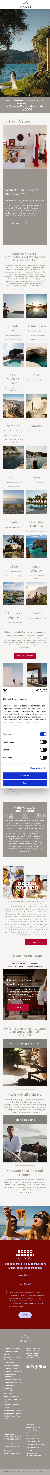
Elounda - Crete (13, 328)
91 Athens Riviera (13, 571)
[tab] (18, 963)
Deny (25, 783)
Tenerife (36, 613)
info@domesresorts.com (13, 1455)
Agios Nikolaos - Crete (14, 379)
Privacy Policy (32, 1436)
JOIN (25, 1315)
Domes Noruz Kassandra (36, 531)
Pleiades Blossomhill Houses (13, 389)
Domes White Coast (36, 380)
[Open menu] (4, 5)
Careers (29, 1433)
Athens (13, 566)
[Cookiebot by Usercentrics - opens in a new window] (36, 690)
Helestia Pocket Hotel (11, 1406)
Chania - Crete (36, 326)
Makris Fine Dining (13, 576)
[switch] (43, 742)
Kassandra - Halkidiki (36, 524)
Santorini (13, 426)
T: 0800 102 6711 (34, 1456)
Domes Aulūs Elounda (13, 339)
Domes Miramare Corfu (13, 482)
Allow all (25, 776)
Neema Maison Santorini (13, 435)
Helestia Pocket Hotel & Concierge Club (13, 441)
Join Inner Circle (33, 1427)
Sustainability (32, 1447)
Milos (36, 375)
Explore (15, 223)
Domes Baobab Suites (36, 618)
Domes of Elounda (13, 335)
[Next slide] (43, 161)
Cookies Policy (32, 1441)
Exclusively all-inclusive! (25, 1095)
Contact (30, 1424)
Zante (13, 522)
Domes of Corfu (13, 486)
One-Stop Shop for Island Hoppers (25, 1173)
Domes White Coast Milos (10, 1361)
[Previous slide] (7, 161)
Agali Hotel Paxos (36, 482)
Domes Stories (33, 1430)
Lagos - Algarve (36, 568)
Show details (36, 768)
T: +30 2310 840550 (13, 1439)
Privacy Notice (17, 1306)
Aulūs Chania (36, 339)
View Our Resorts (25, 656)
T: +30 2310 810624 (12, 1436)
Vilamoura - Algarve (13, 615)
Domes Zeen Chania (36, 331)
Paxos (36, 477)
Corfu (13, 477)
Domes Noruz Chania (36, 335)
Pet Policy (30, 1450)
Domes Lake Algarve (13, 622)
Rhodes (36, 426)
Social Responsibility (35, 1444)
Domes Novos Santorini (13, 431)
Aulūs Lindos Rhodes (36, 431)
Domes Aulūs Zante (13, 527)
